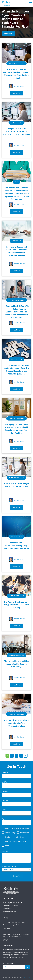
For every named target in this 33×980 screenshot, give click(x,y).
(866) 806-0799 (8, 908)
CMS (16, 182)
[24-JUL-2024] (16, 467)
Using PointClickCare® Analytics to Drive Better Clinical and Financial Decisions (16, 131)
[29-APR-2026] (16, 112)
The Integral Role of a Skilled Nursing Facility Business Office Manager (16, 664)
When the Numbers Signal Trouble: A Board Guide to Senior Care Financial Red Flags (16, 18)
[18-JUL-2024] (16, 526)
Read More (8, 33)
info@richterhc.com (9, 912)
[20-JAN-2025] (16, 408)
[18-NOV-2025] (16, 290)
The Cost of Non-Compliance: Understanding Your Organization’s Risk (16, 723)
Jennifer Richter (19, 86)
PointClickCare (16, 122)
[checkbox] (16, 839)
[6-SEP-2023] (16, 704)
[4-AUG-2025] (16, 349)
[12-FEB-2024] (16, 645)
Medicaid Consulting (16, 63)
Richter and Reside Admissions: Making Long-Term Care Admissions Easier (16, 545)
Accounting (16, 241)
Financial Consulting (16, 300)
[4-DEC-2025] (16, 231)
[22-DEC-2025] (16, 171)
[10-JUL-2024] (16, 585)
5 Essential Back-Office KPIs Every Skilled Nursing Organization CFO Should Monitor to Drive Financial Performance (16, 312)
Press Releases (16, 359)
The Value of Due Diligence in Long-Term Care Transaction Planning (16, 605)
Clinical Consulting (16, 477)
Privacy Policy (26, 977)
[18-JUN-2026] (16, 53)
